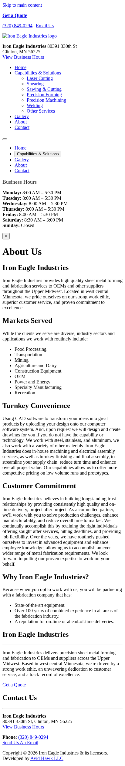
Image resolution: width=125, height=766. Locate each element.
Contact (22, 127)
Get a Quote (14, 15)
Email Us (45, 25)
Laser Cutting (40, 78)
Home (20, 67)
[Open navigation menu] (4, 139)
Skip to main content (22, 5)
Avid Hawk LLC (46, 758)
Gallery (22, 116)
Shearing (35, 83)
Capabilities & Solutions (38, 72)
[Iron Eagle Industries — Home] (29, 35)
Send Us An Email (20, 742)
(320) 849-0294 (17, 25)
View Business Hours (23, 57)
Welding (35, 105)
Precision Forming (44, 94)
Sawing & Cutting (44, 89)
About (21, 121)
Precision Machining (46, 100)
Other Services (41, 110)
